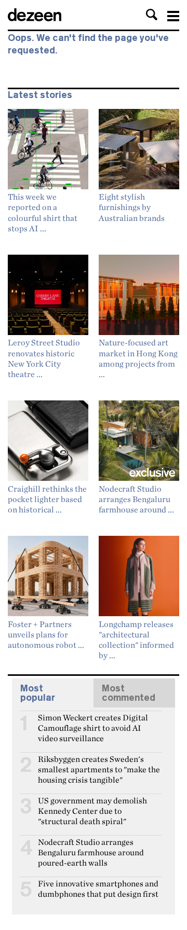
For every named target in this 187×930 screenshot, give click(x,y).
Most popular (37, 693)
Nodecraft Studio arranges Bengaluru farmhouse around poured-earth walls (91, 846)
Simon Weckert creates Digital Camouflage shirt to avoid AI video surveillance (93, 722)
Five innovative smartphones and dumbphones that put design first (98, 888)
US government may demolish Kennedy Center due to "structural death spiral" (92, 805)
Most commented (128, 693)
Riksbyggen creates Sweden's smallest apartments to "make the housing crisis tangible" (99, 763)
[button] (151, 14)
